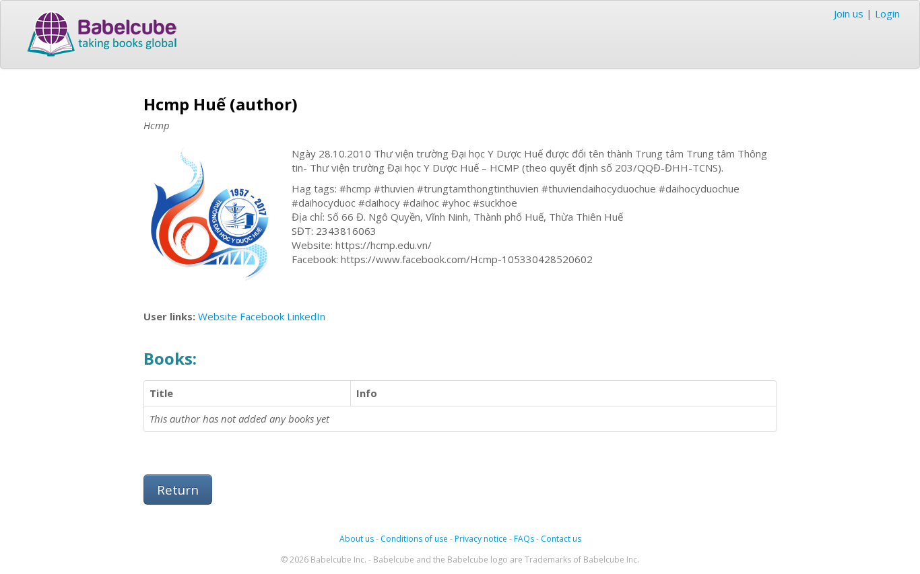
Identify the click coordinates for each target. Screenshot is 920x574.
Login (887, 13)
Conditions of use (414, 538)
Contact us (561, 538)
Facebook (262, 316)
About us (356, 538)
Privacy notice (481, 538)
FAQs (524, 538)
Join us (848, 13)
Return (178, 489)
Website (217, 316)
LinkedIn (306, 316)
